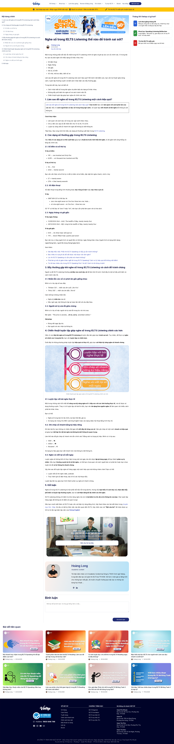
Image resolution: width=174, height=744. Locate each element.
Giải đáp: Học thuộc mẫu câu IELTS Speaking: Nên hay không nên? (22, 688)
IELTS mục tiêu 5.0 (94, 715)
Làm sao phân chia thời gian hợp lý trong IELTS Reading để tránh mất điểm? (65, 688)
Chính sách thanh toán (67, 717)
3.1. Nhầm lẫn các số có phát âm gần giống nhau (17, 42)
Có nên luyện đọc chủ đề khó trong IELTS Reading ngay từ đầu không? (107, 656)
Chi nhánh (98, 3)
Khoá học (62, 3)
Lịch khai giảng (73, 3)
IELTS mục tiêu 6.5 (94, 717)
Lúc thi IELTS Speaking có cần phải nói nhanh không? (66, 257)
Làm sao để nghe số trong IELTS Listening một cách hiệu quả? (67, 105)
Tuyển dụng (64, 715)
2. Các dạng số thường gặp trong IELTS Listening (17, 25)
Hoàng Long (55, 45)
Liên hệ (63, 725)
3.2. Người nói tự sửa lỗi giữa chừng (13, 46)
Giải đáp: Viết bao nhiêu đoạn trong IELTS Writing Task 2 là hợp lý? (151, 688)
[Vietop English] (36, 3)
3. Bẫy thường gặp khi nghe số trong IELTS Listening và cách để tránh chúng (21, 38)
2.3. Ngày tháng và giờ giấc (11, 34)
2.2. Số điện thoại (8, 31)
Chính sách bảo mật (67, 720)
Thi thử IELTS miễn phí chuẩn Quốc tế (121, 9)
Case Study (64, 712)
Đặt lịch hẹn (135, 3)
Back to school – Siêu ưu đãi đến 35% (85, 9)
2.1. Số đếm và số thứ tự (10, 28)
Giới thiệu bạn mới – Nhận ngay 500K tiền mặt (52, 9)
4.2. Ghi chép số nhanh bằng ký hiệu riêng (15, 57)
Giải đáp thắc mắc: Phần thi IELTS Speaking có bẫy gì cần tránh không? (73, 252)
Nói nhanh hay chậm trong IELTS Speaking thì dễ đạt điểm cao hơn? (21, 656)
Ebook (119, 3)
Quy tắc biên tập (56, 49)
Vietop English (74, 510)
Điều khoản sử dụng (67, 722)
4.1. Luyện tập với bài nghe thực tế (13, 54)
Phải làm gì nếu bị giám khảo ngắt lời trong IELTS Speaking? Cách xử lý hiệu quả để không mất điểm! (83, 260)
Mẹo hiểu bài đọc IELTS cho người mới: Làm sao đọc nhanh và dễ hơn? (149, 656)
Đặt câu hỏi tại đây (87, 543)
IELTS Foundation (94, 712)
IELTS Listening (99, 131)
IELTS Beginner (93, 710)
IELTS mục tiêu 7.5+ (94, 720)
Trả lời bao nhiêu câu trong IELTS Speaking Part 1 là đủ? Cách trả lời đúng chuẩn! (76, 263)
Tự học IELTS (109, 3)
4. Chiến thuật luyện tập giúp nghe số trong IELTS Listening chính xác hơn (20, 50)
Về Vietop (52, 3)
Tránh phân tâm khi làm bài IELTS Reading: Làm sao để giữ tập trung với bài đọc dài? (65, 656)
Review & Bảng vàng (86, 3)
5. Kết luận (5, 63)
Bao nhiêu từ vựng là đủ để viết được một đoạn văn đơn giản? (69, 254)
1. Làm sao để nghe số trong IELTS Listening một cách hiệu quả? (20, 21)
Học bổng (125, 3)
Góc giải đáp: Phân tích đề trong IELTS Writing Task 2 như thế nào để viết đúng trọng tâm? (107, 688)
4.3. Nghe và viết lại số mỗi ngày (12, 60)
